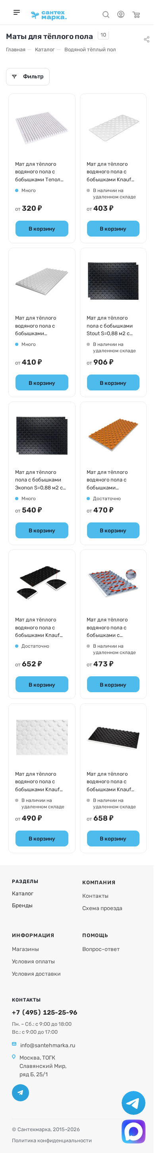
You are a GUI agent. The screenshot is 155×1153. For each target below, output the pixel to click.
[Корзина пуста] (136, 15)
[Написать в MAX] (133, 1131)
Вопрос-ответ (101, 949)
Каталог (22, 893)
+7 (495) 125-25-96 (44, 1012)
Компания (98, 882)
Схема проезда (102, 908)
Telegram (20, 1092)
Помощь (95, 935)
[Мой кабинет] (120, 15)
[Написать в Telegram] (133, 1103)
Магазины (25, 949)
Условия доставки (36, 974)
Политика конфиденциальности (52, 1140)
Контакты (95, 896)
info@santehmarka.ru (47, 1045)
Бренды (22, 905)
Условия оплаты (33, 961)
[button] (28, 76)
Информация (33, 935)
